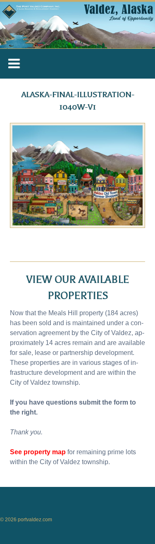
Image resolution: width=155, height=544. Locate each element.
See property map (38, 451)
